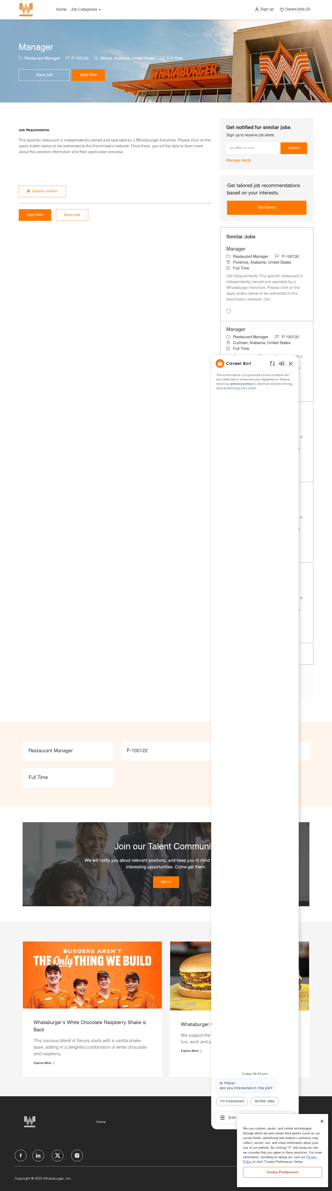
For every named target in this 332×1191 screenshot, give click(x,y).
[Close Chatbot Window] (291, 363)
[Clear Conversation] (272, 363)
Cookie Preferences (283, 1172)
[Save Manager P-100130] (228, 311)
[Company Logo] (26, 9)
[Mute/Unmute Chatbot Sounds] (281, 363)
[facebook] (20, 1155)
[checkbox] (44, 75)
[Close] (322, 1121)
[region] (255, 740)
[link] (238, 161)
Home (61, 10)
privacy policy (241, 384)
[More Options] (222, 1118)
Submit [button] (293, 148)
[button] (264, 9)
